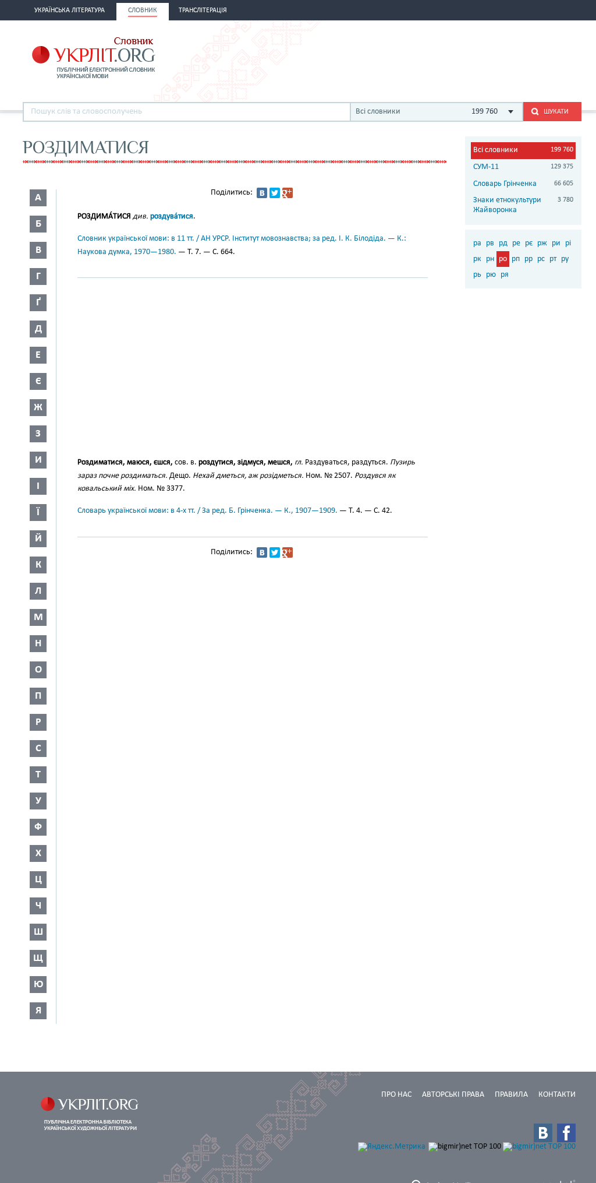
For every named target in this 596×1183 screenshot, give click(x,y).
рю (491, 274)
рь (477, 274)
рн (490, 259)
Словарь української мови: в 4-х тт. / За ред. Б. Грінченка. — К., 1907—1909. (207, 510)
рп (516, 259)
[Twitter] (274, 193)
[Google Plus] (287, 193)
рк (477, 259)
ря (505, 274)
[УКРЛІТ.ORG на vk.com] (543, 1133)
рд (503, 243)
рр (528, 259)
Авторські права (453, 1094)
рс (541, 259)
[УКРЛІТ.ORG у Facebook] (566, 1133)
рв (490, 243)
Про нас (396, 1094)
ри (556, 243)
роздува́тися (171, 216)
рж (542, 243)
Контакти (557, 1094)
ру (565, 259)
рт (552, 259)
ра (477, 243)
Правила (511, 1094)
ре (516, 243)
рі (568, 243)
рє (529, 243)
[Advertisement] (445, 56)
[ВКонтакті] (262, 193)
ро (503, 259)
